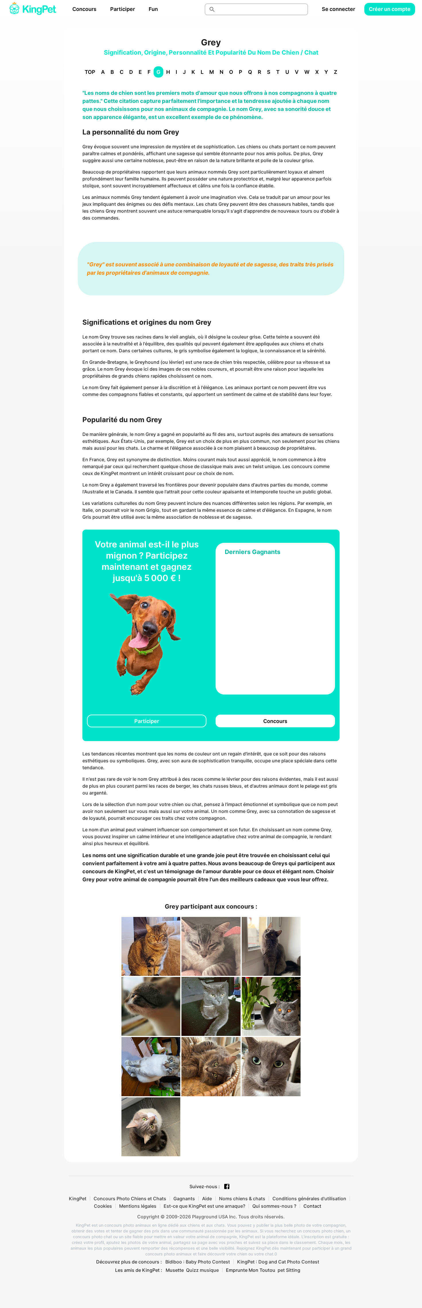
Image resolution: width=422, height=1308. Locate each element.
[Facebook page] (227, 1186)
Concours (84, 9)
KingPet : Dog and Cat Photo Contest (278, 1261)
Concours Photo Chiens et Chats (130, 1198)
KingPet (77, 1198)
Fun (153, 9)
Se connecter (338, 9)
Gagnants (184, 1198)
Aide (207, 1198)
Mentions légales (137, 1206)
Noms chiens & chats (242, 1198)
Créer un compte (390, 9)
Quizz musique (202, 1270)
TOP (90, 72)
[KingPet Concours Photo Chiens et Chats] (33, 9)
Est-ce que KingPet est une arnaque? (204, 1206)
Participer (122, 9)
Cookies (103, 1206)
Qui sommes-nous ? (274, 1206)
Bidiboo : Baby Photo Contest (197, 1261)
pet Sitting (289, 1270)
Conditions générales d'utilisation (309, 1198)
